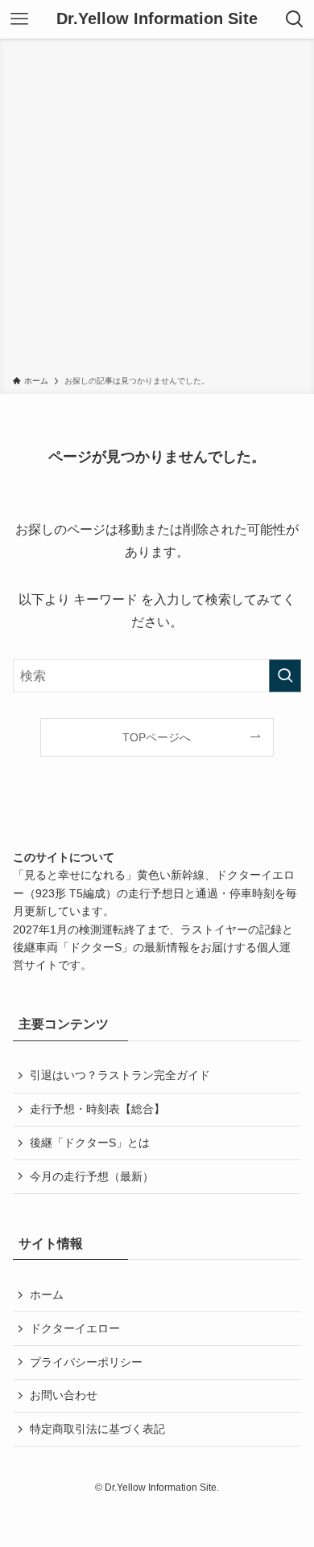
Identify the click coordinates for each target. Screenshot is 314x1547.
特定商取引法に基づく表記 (97, 1428)
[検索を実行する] (285, 675)
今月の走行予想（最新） (92, 1176)
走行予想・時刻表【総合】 (97, 1108)
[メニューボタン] (19, 19)
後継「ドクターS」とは (90, 1142)
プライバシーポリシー (86, 1362)
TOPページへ (156, 737)
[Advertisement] (157, 210)
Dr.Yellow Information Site (157, 19)
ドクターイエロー (75, 1328)
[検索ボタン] (294, 19)
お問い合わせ (63, 1395)
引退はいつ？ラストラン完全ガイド (120, 1075)
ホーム (47, 1294)
